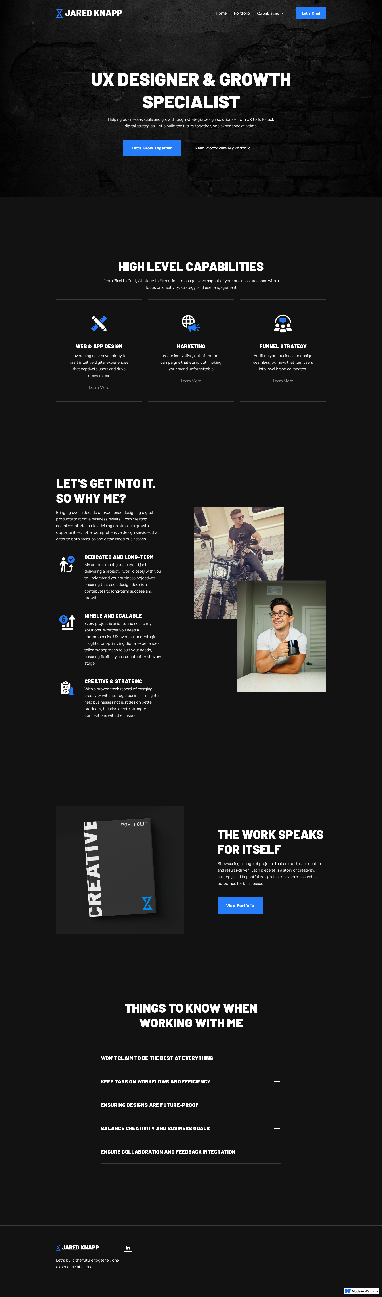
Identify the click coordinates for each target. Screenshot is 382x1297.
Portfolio (242, 13)
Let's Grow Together (152, 147)
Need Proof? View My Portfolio (223, 147)
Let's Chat (311, 13)
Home (221, 13)
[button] (270, 13)
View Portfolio (240, 905)
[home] (89, 13)
